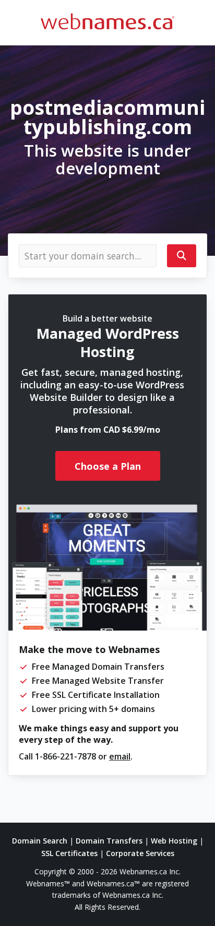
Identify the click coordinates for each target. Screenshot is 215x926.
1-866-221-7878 (65, 756)
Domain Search (39, 841)
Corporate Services (140, 853)
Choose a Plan (108, 466)
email (119, 756)
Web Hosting (174, 841)
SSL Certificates (69, 853)
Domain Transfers (109, 841)
